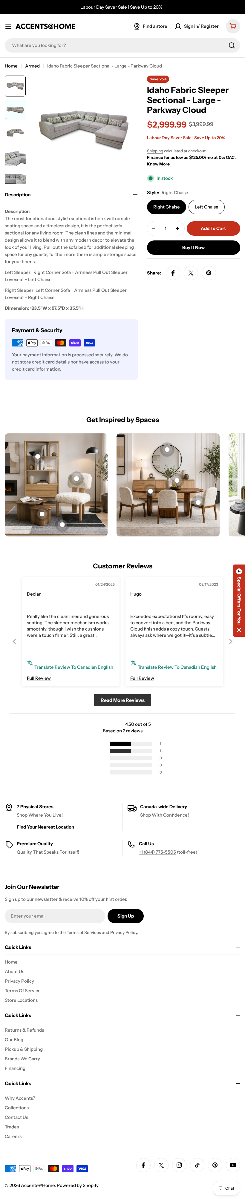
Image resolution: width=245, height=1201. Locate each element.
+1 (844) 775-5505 (157, 852)
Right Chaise (166, 207)
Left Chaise (206, 207)
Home (11, 66)
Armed (32, 66)
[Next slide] (230, 641)
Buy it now (193, 247)
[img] (40, 585)
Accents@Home (38, 1185)
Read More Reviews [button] (123, 700)
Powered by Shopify (78, 1185)
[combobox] (122, 45)
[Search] (231, 45)
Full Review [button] (39, 678)
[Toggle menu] (8, 26)
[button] (239, 601)
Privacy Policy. (124, 932)
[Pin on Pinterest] (209, 273)
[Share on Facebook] (173, 273)
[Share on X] (191, 273)
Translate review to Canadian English (73, 667)
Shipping (155, 150)
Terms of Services (84, 932)
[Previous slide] (14, 641)
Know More (158, 164)
